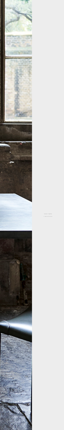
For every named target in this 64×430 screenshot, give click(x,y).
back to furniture (48, 216)
